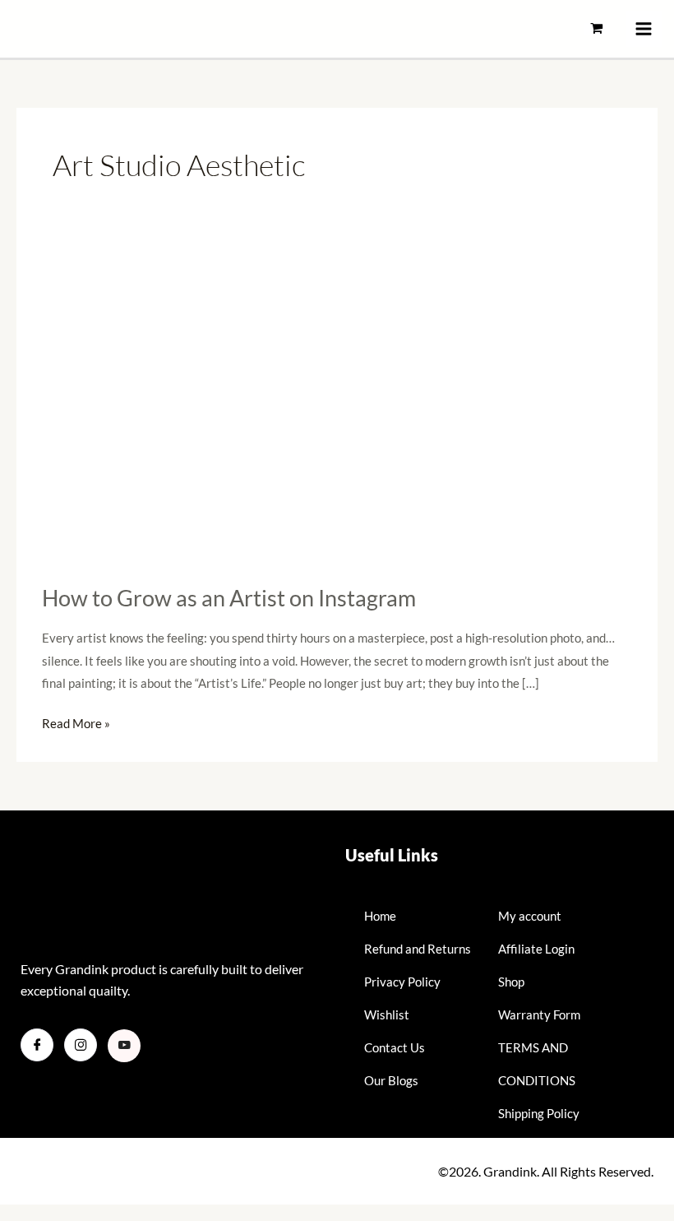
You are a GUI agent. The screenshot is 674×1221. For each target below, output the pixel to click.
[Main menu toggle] (644, 29)
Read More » (76, 722)
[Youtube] (124, 1045)
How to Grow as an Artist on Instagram (229, 597)
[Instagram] (80, 1044)
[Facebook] (37, 1044)
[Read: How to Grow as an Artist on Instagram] (337, 403)
